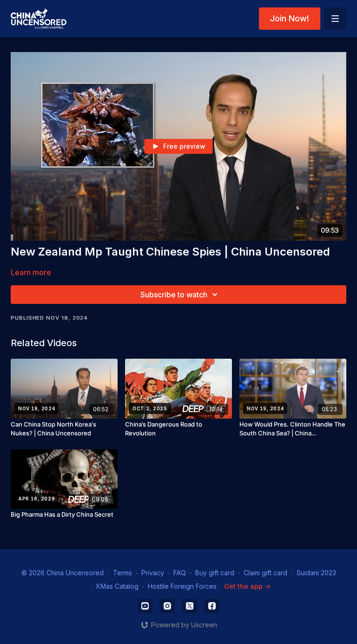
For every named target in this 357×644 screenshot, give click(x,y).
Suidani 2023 (316, 573)
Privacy (152, 573)
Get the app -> (247, 586)
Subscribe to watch (173, 294)
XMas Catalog (117, 586)
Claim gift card (265, 573)
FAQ (179, 573)
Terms (122, 573)
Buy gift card (214, 573)
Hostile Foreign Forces (182, 586)
